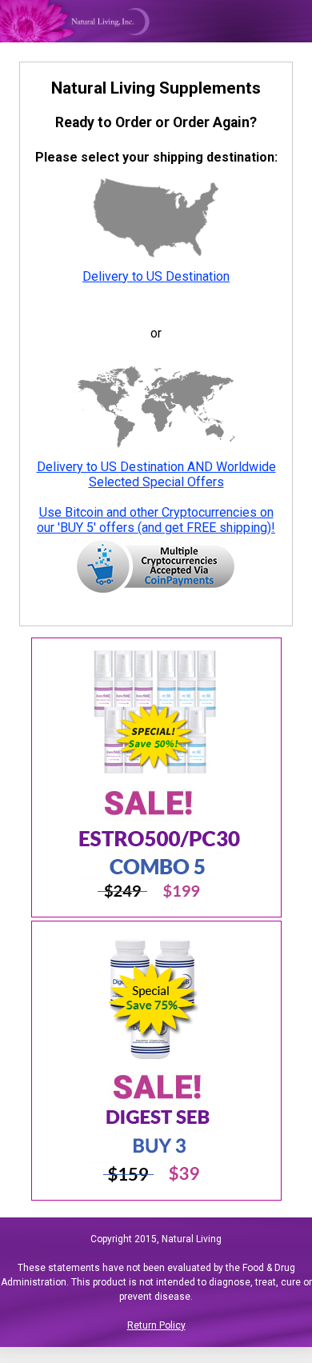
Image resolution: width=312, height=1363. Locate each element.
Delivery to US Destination (156, 276)
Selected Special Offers (156, 482)
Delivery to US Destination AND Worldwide (156, 466)
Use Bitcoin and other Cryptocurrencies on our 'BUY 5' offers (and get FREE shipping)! (156, 520)
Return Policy (156, 1325)
